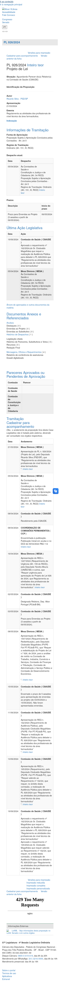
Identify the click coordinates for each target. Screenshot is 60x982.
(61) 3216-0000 (36, 958)
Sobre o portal (8, 970)
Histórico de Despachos (17, 334)
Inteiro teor (35, 64)
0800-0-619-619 (25, 955)
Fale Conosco (8, 14)
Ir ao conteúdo (6, 1)
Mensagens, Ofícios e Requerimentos (24, 352)
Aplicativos (7, 976)
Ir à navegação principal (11, 4)
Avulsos (10, 322)
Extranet (6, 979)
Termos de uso (9, 973)
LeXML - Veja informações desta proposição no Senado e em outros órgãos (31, 931)
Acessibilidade (8, 12)
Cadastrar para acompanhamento (23, 55)
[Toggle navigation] (3, 31)
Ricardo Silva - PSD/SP (17, 98)
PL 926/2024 (12, 42)
